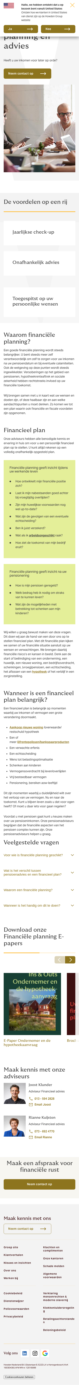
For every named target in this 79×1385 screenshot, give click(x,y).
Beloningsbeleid (54, 1330)
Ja (10, 29)
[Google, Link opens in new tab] (45, 1353)
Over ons (10, 1270)
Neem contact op (39, 1184)
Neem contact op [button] (20, 73)
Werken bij (11, 1278)
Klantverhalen (13, 1255)
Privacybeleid (13, 1316)
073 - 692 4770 (44, 1131)
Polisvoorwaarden (16, 1308)
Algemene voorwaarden (52, 1275)
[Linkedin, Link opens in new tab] (25, 1353)
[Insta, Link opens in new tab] (35, 1353)
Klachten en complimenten (53, 1249)
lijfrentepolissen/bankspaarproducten (43, 742)
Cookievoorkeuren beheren (19, 1377)
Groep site (11, 1247)
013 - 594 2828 (44, 1099)
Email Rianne (43, 1137)
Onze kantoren (53, 1258)
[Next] (70, 959)
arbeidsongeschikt (42, 535)
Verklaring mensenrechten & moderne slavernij (55, 1297)
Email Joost (43, 1104)
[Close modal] (72, 5)
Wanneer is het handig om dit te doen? (32, 905)
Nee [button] (48, 29)
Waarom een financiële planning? (28, 890)
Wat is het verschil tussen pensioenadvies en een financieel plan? (33, 872)
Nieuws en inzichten (17, 1262)
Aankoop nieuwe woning (26, 727)
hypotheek (39, 672)
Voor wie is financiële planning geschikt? (33, 855)
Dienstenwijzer (14, 1301)
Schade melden (53, 1266)
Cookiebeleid (13, 1293)
